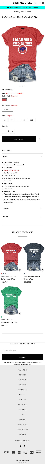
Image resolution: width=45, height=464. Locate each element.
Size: (7, 116)
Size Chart (23, 385)
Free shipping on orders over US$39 (24, 7)
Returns (22, 400)
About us (22, 395)
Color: (9, 96)
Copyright (22, 410)
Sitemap (22, 434)
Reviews (22, 420)
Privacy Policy (22, 429)
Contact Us (22, 390)
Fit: (10, 105)
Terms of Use (22, 425)
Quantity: (5, 126)
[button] (20, 86)
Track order (22, 370)
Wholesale (22, 405)
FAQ (22, 415)
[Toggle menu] (3, 3)
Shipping (22, 375)
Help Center (22, 380)
